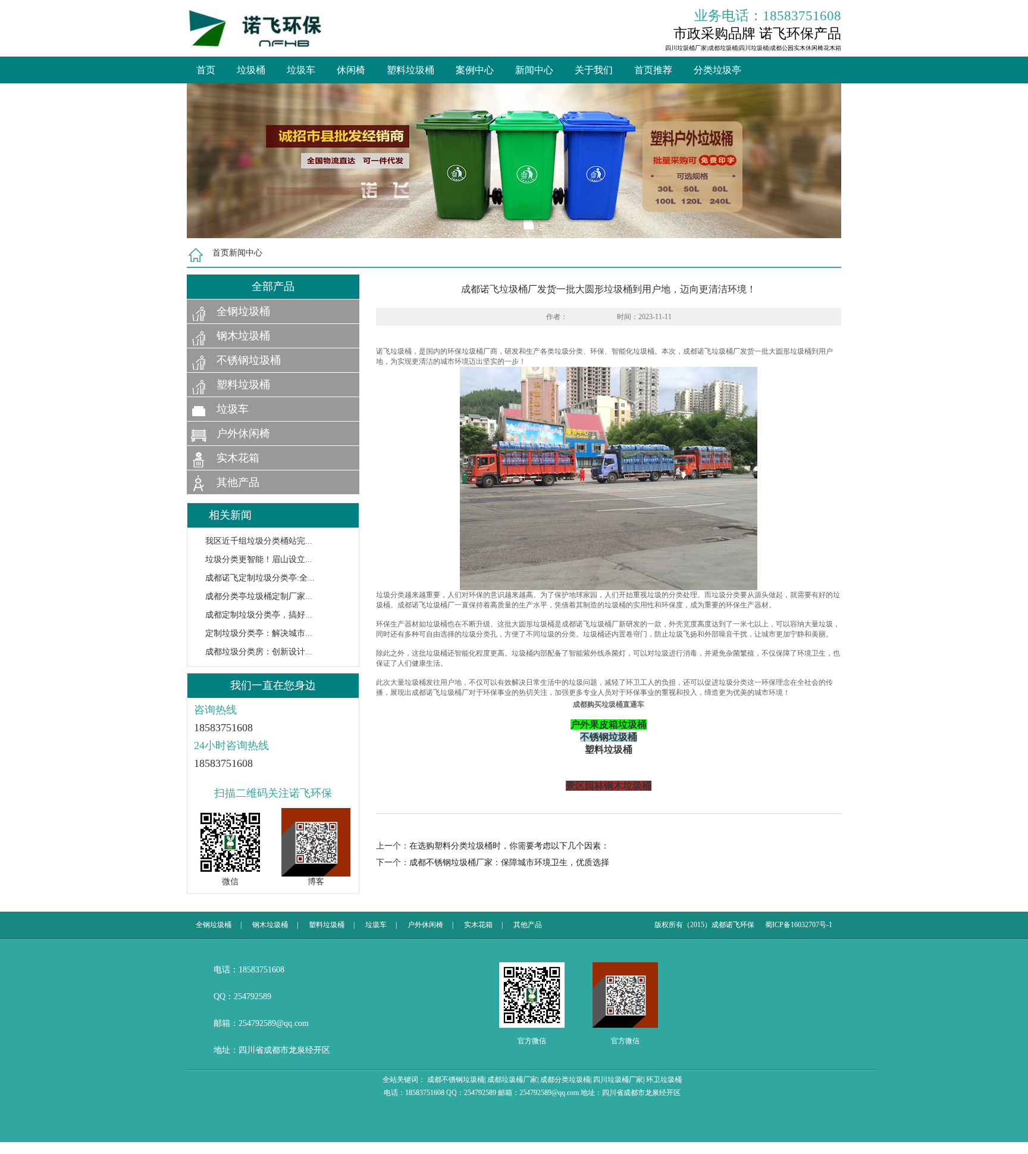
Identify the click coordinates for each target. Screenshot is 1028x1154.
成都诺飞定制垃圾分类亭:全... (260, 577)
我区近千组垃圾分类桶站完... (258, 541)
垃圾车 (301, 70)
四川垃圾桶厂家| (618, 1079)
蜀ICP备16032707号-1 (798, 925)
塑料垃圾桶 (410, 70)
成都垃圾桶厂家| (512, 1079)
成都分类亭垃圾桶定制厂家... (258, 596)
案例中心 (475, 70)
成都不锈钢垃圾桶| (456, 1079)
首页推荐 (653, 70)
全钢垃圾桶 (243, 311)
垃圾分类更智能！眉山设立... (258, 559)
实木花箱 (238, 458)
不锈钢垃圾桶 (249, 360)
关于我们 (594, 70)
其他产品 (238, 482)
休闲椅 (351, 70)
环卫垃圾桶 (664, 1079)
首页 (205, 70)
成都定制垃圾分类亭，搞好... (258, 614)
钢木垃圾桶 (243, 336)
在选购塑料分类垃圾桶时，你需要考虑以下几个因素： (509, 845)
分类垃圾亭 (717, 70)
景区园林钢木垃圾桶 (608, 786)
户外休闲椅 (243, 433)
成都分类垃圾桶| (565, 1079)
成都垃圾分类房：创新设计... (258, 651)
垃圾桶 (251, 70)
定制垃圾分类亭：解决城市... (258, 633)
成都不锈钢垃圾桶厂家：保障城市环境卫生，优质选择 (509, 862)
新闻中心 (534, 70)
